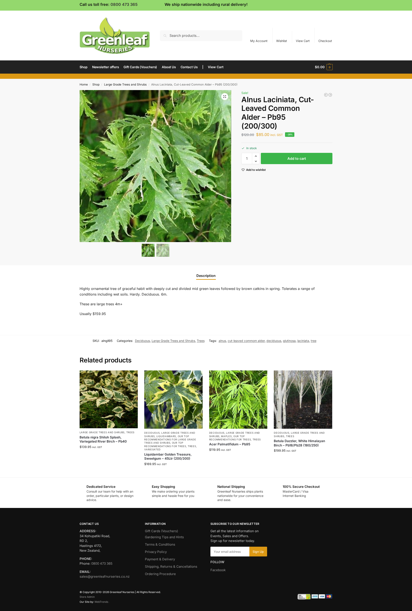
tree (313, 341)
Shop (95, 84)
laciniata (303, 341)
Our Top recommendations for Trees (165, 444)
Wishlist (281, 41)
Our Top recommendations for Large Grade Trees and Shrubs (170, 440)
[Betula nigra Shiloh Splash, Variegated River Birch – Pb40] (109, 399)
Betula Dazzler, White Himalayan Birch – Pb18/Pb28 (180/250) (299, 443)
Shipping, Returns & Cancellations (171, 566)
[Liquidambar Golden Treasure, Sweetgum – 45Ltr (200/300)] (173, 399)
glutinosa (289, 341)
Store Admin (87, 596)
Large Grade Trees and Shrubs (125, 84)
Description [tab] (206, 275)
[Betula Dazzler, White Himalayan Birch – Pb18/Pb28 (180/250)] (303, 399)
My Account (259, 41)
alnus (222, 341)
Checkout (325, 41)
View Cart (303, 41)
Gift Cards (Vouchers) (161, 531)
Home (84, 84)
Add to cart (296, 159)
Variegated (152, 449)
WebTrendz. (102, 601)
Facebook (218, 570)
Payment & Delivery (160, 559)
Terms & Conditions (160, 544)
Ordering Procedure (160, 574)
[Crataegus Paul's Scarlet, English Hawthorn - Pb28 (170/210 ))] (330, 95)
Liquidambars (166, 436)
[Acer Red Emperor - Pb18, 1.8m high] (326, 95)
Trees (201, 341)
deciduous (273, 341)
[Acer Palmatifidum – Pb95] (238, 399)
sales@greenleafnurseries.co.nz (105, 576)
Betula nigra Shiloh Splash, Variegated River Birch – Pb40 (103, 439)
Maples (226, 436)
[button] (323, 67)
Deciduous (142, 341)
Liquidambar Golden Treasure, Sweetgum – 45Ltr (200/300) (168, 456)
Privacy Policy (156, 552)
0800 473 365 (124, 4)
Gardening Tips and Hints (164, 537)
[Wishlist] (131, 377)
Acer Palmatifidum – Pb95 (229, 444)
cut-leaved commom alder (246, 341)
